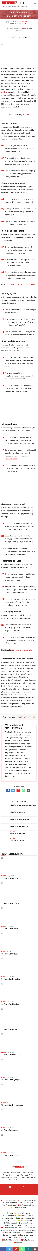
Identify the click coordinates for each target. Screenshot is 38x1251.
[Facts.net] (13, 3)
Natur (18, 12)
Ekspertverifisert (14, 28)
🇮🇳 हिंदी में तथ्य (28, 1225)
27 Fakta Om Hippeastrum (19, 826)
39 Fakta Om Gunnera (10, 954)
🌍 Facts (10, 1213)
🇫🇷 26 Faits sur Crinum (26, 1203)
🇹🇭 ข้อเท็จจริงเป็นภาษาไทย (18, 1237)
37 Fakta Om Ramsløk (10, 903)
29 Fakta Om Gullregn (17, 833)
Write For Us (29, 1175)
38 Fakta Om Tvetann (17, 840)
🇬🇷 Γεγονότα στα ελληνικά (13, 1225)
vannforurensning (11, 459)
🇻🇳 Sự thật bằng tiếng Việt (10, 1240)
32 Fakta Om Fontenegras (12, 1105)
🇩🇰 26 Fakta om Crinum (7, 1200)
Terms (23, 1177)
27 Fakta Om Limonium (11, 1054)
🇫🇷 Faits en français (9, 1216)
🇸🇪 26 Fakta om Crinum (18, 1207)
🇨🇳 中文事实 (18, 1242)
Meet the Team (28, 1173)
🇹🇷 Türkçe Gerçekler (27, 1240)
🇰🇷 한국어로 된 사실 (7, 1230)
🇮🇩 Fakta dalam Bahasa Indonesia (12, 1228)
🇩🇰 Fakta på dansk (10, 1220)
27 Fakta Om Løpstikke (11, 878)
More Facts (23, 1180)
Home (13, 12)
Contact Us (19, 1175)
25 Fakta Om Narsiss (10, 1004)
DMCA (16, 1177)
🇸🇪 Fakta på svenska (25, 1220)
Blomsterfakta (22, 37)
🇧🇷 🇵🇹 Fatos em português (25, 1218)
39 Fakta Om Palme (9, 1155)
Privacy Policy (31, 1177)
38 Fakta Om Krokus (9, 929)
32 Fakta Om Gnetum (10, 1130)
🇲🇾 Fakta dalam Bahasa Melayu (26, 1230)
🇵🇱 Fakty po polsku (28, 1233)
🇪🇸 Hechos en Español (25, 1216)
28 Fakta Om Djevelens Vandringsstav (23, 805)
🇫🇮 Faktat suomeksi (10, 1223)
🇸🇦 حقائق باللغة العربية (26, 1223)
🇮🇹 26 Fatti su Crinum (9, 1205)
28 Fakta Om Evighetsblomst (20, 819)
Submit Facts (13, 1180)
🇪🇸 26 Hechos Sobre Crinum (27, 1200)
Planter (24, 12)
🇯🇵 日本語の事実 (29, 1228)
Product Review (8, 1175)
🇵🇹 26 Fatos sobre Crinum (26, 1205)
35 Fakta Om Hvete (9, 1029)
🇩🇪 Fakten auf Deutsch (22, 1213)
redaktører (9, 758)
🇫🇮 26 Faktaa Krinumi (10, 1203)
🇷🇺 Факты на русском (25, 1235)
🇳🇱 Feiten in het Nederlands (11, 1233)
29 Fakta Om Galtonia (17, 812)
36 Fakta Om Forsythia (10, 979)
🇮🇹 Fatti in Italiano (8, 1218)
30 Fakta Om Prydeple (10, 1080)
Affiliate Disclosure (6, 1177)
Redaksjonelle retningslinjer (23, 29)
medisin (4, 92)
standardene (19, 750)
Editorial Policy (16, 1173)
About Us (6, 1173)
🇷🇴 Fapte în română (9, 1235)
